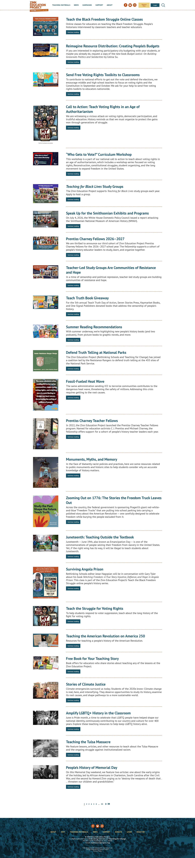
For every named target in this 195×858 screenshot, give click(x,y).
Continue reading (73, 32)
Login (155, 5)
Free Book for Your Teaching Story (92, 658)
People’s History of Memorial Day (91, 767)
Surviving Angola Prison (84, 569)
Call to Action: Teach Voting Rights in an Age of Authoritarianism (103, 109)
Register (141, 832)
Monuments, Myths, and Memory (91, 459)
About (110, 5)
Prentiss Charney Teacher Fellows (92, 420)
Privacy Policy (97, 851)
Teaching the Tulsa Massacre (88, 741)
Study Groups (94, 186)
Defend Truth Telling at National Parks (96, 352)
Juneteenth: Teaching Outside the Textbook (100, 537)
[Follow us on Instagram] (102, 826)
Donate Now (144, 5)
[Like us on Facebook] (93, 826)
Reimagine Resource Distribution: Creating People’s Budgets (112, 46)
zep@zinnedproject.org (100, 843)
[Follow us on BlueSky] (97, 826)
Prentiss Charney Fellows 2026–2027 (95, 238)
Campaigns (87, 5)
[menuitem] (61, 5)
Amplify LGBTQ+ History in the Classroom (98, 713)
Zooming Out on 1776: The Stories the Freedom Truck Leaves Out (113, 500)
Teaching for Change (117, 839)
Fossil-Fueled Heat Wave (85, 381)
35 (102, 804)
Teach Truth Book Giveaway (87, 298)
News (76, 5)
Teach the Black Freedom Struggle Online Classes (104, 19)
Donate (118, 832)
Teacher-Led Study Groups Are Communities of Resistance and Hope (111, 270)
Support (99, 5)
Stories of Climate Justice (86, 684)
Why (63, 832)
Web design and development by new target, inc (97, 848)
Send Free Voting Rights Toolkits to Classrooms (103, 74)
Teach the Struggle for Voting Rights (94, 608)
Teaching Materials (61, 5)
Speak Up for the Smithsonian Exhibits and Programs (107, 213)
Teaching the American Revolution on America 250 (105, 636)
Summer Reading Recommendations (94, 326)
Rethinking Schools (97, 839)
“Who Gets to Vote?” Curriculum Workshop (99, 154)
